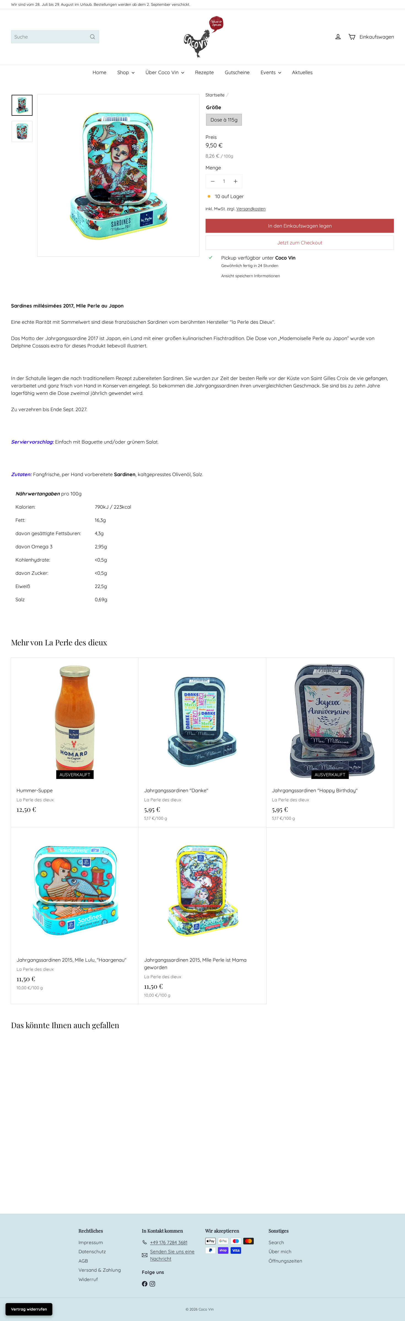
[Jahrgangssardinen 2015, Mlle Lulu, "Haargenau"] (75, 911)
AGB (83, 1261)
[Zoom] (118, 175)
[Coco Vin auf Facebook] (144, 1283)
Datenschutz (92, 1251)
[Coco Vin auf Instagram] (152, 1283)
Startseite (215, 95)
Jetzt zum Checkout (299, 242)
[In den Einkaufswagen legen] (264, 673)
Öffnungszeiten (285, 1261)
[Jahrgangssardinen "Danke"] (202, 742)
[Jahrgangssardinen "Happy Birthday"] (330, 742)
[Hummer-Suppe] (75, 738)
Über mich (280, 1251)
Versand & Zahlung (100, 1270)
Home (99, 72)
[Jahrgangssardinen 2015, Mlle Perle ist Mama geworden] (202, 915)
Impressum (91, 1242)
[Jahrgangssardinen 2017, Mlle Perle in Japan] (43, 1102)
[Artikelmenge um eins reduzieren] (213, 181)
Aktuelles (302, 72)
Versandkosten (251, 208)
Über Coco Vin (162, 72)
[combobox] (55, 36)
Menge (213, 168)
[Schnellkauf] (136, 661)
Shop (123, 72)
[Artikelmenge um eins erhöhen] (235, 181)
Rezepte (204, 72)
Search (276, 1242)
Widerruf (88, 1279)
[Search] (92, 36)
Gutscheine (237, 72)
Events (269, 72)
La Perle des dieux (76, 642)
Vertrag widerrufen (29, 1309)
